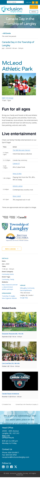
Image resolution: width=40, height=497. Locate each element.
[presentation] (19, 321)
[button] (34, 11)
